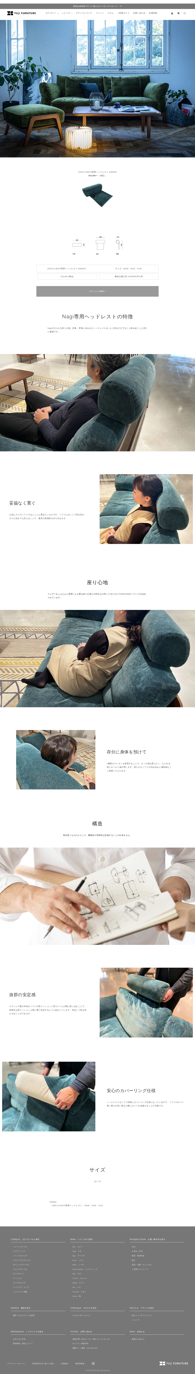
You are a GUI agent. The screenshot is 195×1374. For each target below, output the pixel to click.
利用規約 (64, 1363)
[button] (52, 13)
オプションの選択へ (97, 291)
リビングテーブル (20, 1269)
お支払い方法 (137, 1251)
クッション (17, 1278)
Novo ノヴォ (78, 1260)
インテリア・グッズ (21, 1287)
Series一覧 (77, 1296)
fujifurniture (94, 1370)
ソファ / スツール (20, 1247)
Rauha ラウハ (79, 1283)
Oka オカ (77, 1274)
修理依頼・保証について (23, 1343)
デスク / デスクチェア (22, 1260)
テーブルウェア (19, 1283)
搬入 (133, 1260)
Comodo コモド (79, 1292)
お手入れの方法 (19, 1339)
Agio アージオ (79, 1256)
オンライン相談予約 (81, 1343)
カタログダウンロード (82, 1315)
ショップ (135, 1320)
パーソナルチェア (20, 1256)
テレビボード (18, 1274)
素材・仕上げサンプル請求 (24, 1315)
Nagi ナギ (77, 1251)
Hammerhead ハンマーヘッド (85, 1269)
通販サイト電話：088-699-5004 (85, 1348)
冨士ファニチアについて (142, 1315)
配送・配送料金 (138, 1256)
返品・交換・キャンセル (142, 1265)
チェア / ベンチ (19, 1251)
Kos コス (77, 1287)
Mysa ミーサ (78, 1265)
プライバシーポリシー (16, 1363)
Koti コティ (78, 1247)
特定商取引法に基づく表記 (43, 1363)
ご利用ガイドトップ (140, 1269)
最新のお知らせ (138, 1339)
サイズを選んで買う (177, 1352)
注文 (133, 1247)
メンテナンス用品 (20, 1292)
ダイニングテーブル (21, 1265)
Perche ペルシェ (80, 1278)
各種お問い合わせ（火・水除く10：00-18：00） (92, 1339)
